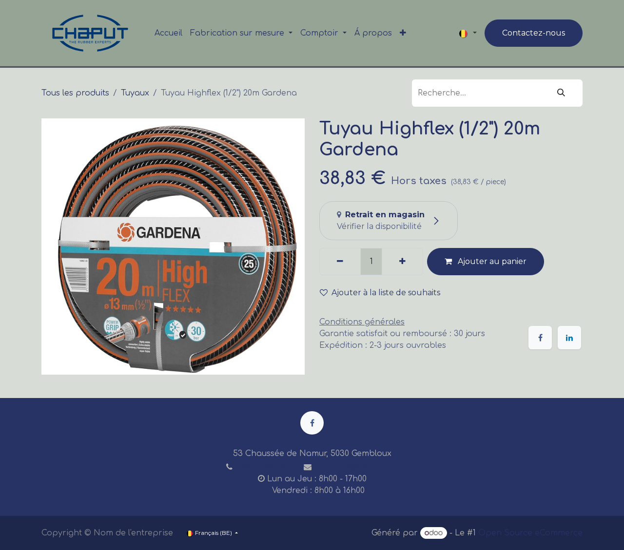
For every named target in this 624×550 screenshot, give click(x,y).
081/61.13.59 (263, 467)
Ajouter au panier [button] (491, 261)
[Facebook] (540, 337)
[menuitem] (168, 33)
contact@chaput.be (359, 467)
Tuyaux (135, 93)
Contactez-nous (533, 33)
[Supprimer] (340, 261)
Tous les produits (75, 93)
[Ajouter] (402, 261)
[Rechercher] (561, 93)
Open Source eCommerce (530, 533)
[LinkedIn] (569, 337)
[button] (383, 292)
